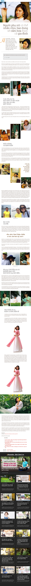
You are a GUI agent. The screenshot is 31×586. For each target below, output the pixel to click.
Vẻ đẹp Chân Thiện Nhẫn (5, 472)
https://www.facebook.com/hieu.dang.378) (11, 433)
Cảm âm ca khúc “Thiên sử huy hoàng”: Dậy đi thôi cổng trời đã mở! (15, 439)
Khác (17, 483)
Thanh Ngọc (11, 501)
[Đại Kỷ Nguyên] (3, 0)
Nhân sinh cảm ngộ (4, 519)
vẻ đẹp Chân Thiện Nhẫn (10, 449)
